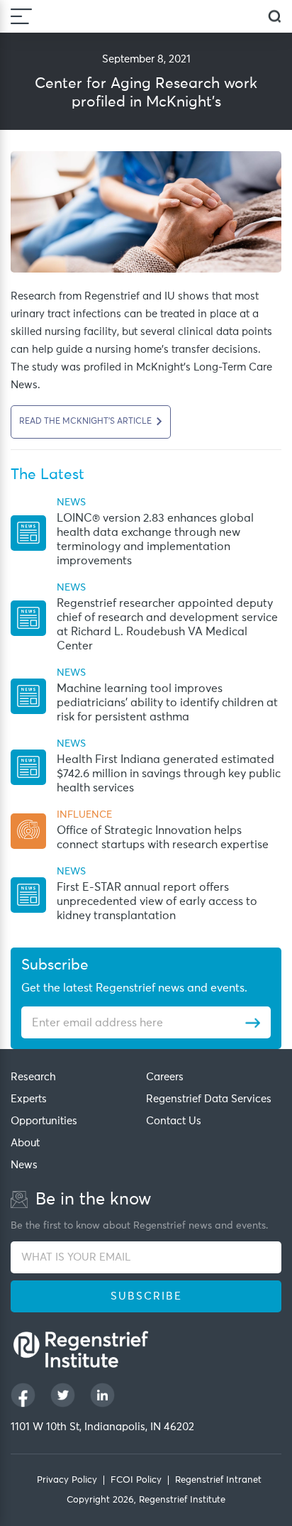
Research (33, 1077)
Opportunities (44, 1121)
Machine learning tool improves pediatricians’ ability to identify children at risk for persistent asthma (167, 703)
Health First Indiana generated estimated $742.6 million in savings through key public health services (169, 774)
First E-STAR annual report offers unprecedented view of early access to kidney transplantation (157, 901)
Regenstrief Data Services (208, 1099)
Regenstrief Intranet (218, 1480)
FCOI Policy (136, 1480)
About (25, 1143)
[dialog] (274, 16)
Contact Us (173, 1121)
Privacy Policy (67, 1480)
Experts (29, 1099)
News (24, 1165)
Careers (165, 1077)
